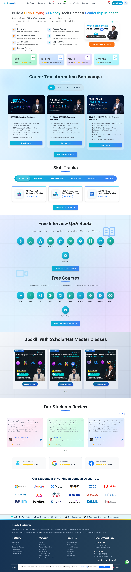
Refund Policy (43, 551)
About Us (42, 542)
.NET (51, 87)
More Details (30, 196)
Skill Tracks (15, 545)
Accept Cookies (104, 567)
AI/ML (60, 87)
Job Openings (71, 551)
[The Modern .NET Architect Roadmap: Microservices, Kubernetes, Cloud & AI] (30, 365)
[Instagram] (110, 560)
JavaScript (77, 87)
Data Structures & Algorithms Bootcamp (47, 529)
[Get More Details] (25, 104)
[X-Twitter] (104, 560)
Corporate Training (18, 547)
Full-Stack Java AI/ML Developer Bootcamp (26, 532)
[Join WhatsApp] (115, 560)
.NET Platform (23, 178)
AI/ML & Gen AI (39, 178)
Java (67, 87)
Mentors (69, 553)
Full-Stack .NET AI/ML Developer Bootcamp (76, 529)
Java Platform (91, 178)
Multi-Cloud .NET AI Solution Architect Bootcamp (90, 532)
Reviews (69, 558)
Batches (51, 3)
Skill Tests (70, 549)
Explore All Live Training (64, 207)
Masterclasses (61, 3)
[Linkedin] (107, 560)
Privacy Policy (43, 549)
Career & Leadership (57, 178)
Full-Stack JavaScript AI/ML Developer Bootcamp (57, 532)
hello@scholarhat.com (102, 547)
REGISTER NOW (30, 384)
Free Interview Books (18, 551)
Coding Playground (72, 547)
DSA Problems (16, 553)
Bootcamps (15, 542)
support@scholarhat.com (103, 556)
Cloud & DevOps (75, 178)
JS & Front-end (107, 178)
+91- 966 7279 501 (101, 554)
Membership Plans (72, 542)
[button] (64, 391)
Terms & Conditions (45, 547)
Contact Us (43, 545)
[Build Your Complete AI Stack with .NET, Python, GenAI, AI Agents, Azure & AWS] (65, 365)
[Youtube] (113, 560)
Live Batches (71, 556)
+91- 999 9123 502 (101, 545)
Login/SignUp (117, 3)
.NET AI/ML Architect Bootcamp (22, 529)
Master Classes (72, 545)
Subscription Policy (45, 553)
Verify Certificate (44, 556)
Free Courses (16, 549)
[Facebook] (102, 560)
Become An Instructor (46, 558)
